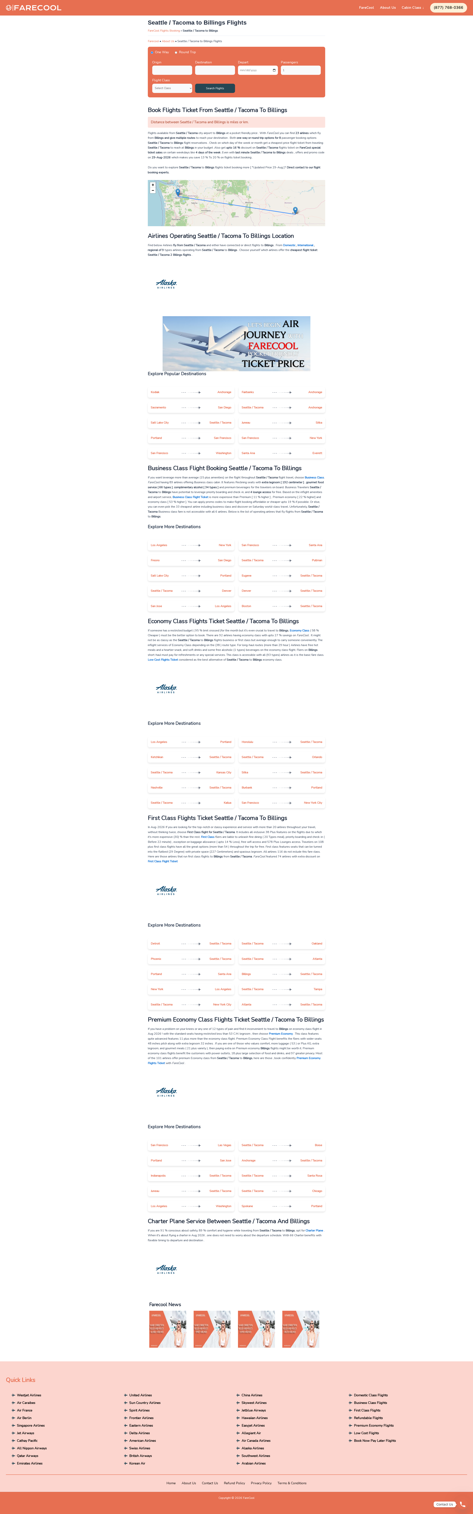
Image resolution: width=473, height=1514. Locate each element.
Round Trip (187, 52)
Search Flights (215, 88)
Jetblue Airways (254, 1410)
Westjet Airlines (29, 1395)
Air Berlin (24, 1418)
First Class (208, 837)
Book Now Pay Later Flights (375, 1440)
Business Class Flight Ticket (190, 497)
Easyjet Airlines (253, 1425)
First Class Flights (367, 1410)
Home (171, 1483)
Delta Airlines (139, 1433)
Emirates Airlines (29, 1463)
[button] (178, 192)
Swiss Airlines (139, 1448)
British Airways (140, 1456)
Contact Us (210, 1483)
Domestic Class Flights (371, 1395)
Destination (203, 62)
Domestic (289, 245)
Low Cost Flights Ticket (163, 660)
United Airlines (140, 1395)
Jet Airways (25, 1433)
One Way (162, 52)
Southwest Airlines (256, 1456)
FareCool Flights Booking (164, 31)
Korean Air (137, 1463)
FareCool (366, 7)
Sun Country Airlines (145, 1403)
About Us (388, 7)
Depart (243, 62)
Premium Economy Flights (374, 1425)
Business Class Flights (370, 1403)
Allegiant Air (251, 1433)
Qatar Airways (27, 1456)
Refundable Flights (368, 1418)
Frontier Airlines (141, 1418)
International (305, 245)
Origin (156, 62)
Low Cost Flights (366, 1433)
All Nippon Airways (32, 1448)
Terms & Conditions (292, 1483)
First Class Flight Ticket (163, 861)
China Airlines (252, 1395)
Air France (24, 1410)
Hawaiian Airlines (255, 1418)
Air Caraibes (26, 1403)
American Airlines (142, 1440)
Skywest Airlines (254, 1403)
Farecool (153, 41)
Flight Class (161, 80)
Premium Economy (281, 1034)
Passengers (289, 62)
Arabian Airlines (254, 1463)
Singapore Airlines (31, 1425)
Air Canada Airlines (256, 1440)
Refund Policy (234, 1483)
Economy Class (299, 630)
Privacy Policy (261, 1483)
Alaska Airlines (253, 1448)
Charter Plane (314, 1230)
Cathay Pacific (27, 1440)
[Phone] (463, 1504)
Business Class (314, 477)
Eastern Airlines (141, 1425)
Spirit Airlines (139, 1410)
